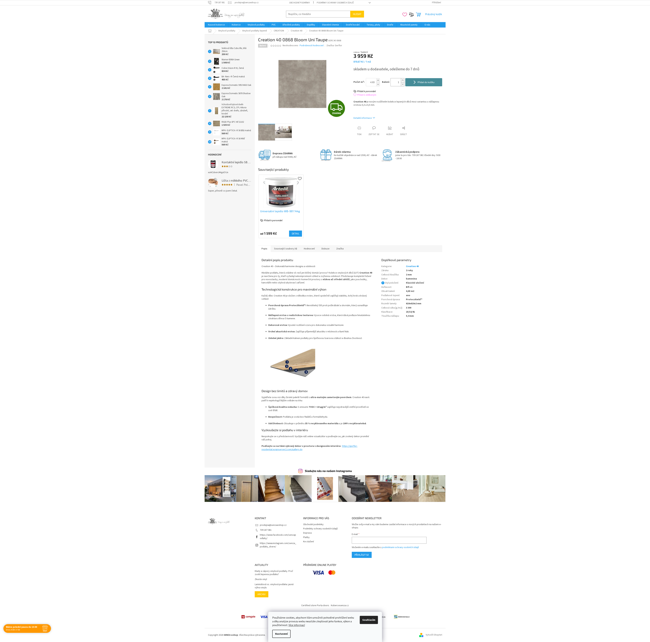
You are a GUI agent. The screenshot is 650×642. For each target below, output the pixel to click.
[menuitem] (216, 25)
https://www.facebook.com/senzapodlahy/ (278, 536)
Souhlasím (368, 620)
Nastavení (281, 634)
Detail (295, 233)
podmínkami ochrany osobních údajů (400, 547)
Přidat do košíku (426, 82)
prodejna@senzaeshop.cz (273, 525)
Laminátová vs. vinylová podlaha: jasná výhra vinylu (274, 586)
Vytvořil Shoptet (434, 635)
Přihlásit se (361, 554)
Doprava (307, 533)
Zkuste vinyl (261, 579)
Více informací (297, 625)
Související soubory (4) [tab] (285, 248)
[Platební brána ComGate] (248, 616)
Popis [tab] (264, 248)
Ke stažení (308, 541)
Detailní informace (362, 118)
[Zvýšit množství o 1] (402, 80)
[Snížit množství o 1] (402, 84)
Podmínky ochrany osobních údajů (335, 2)
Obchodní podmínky (299, 2)
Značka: (334, 45)
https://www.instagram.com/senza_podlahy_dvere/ (278, 545)
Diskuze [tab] (326, 248)
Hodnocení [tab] (309, 248)
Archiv (261, 594)
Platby (306, 537)
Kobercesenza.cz (340, 605)
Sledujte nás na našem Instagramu (328, 470)
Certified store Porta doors (315, 605)
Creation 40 (412, 266)
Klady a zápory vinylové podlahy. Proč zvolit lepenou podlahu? (274, 573)
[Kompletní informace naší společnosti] (401, 616)
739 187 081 (266, 530)
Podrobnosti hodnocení (312, 45)
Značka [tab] (340, 248)
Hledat (357, 14)
